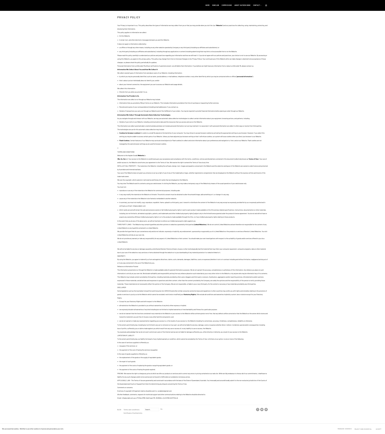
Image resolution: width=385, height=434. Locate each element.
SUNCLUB (215, 5)
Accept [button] (378, 429)
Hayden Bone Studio (123, 5)
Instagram (266, 5)
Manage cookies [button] (345, 429)
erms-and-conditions (131, 410)
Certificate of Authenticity (133, 413)
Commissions (227, 5)
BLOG (119, 410)
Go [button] (161, 409)
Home (208, 5)
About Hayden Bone (243, 5)
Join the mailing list (261, 409)
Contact (256, 5)
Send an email (266, 409)
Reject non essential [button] (363, 429)
